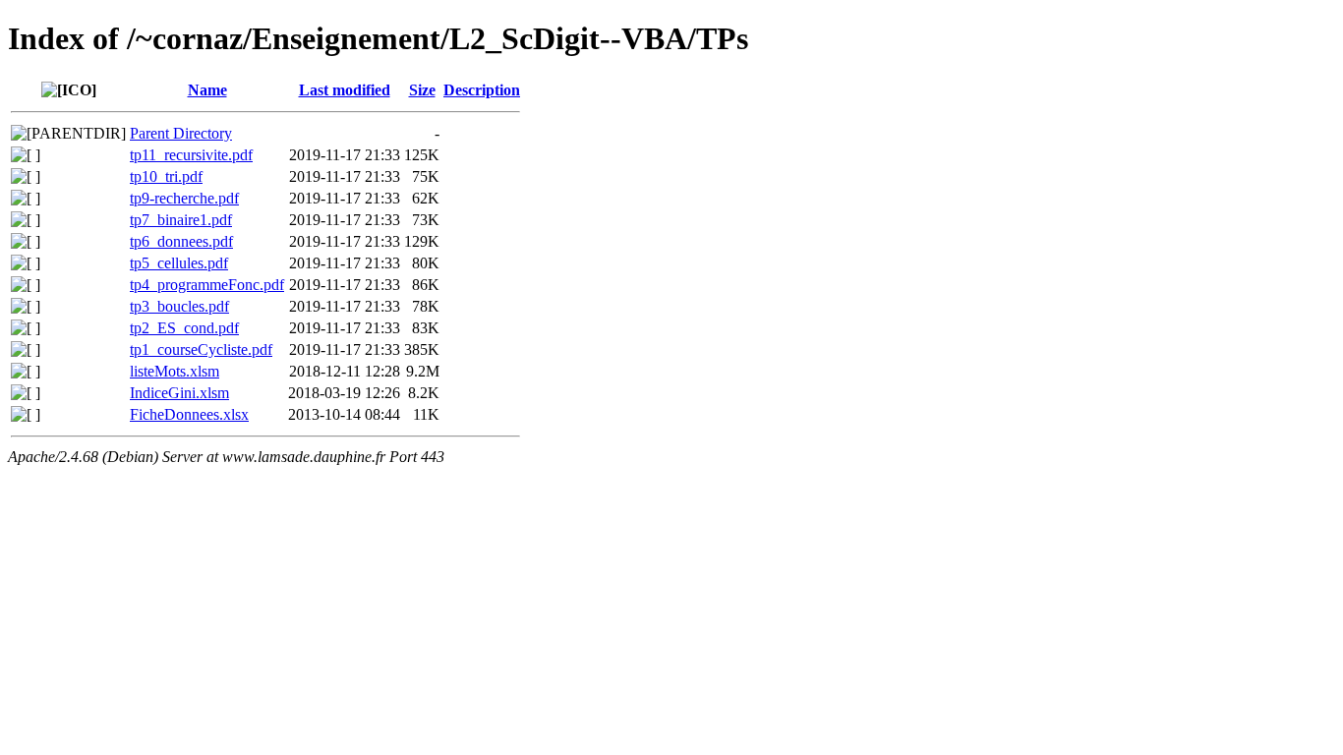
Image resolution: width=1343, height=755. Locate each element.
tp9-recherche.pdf (184, 198)
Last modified (344, 90)
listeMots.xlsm (174, 371)
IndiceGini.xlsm (179, 392)
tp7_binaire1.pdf (181, 219)
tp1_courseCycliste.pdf (201, 349)
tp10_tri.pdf (166, 176)
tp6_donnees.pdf (181, 241)
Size (422, 90)
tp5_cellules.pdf (179, 263)
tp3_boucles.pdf (179, 306)
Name (207, 90)
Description (481, 90)
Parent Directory (181, 133)
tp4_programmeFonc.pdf (207, 284)
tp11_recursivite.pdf (191, 154)
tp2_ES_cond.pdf (184, 327)
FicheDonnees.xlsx (189, 414)
